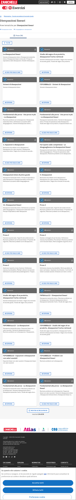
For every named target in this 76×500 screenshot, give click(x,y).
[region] (38, 483)
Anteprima (45, 72)
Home (18, 466)
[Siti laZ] (60, 2)
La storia (5, 466)
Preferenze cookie (37, 497)
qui (45, 474)
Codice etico (35, 466)
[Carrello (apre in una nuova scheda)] (64, 2)
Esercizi (18, 8)
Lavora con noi (64, 466)
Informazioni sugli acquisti (51, 467)
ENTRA (71, 2)
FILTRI (8, 43)
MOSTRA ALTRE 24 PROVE (39, 410)
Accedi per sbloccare (12, 72)
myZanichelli (44, 2)
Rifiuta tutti (38, 490)
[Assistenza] (51, 2)
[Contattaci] (54, 2)
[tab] (18, 35)
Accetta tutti (38, 483)
